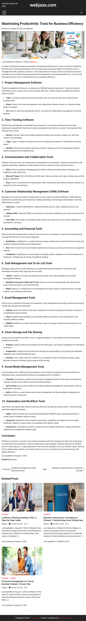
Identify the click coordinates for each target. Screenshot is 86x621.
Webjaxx (29, 29)
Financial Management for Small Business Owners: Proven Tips (18, 582)
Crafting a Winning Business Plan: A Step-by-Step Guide (19, 519)
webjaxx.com (43, 5)
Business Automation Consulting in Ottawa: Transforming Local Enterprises (63, 519)
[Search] (81, 12)
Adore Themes (64, 618)
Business (13, 459)
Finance (13, 578)
